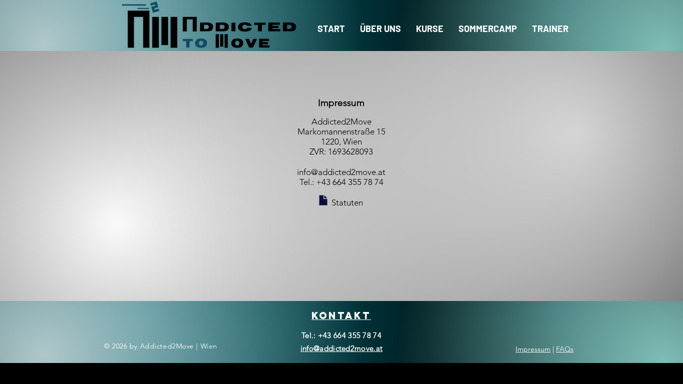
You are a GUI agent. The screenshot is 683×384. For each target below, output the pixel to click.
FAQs (565, 349)
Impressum (533, 349)
